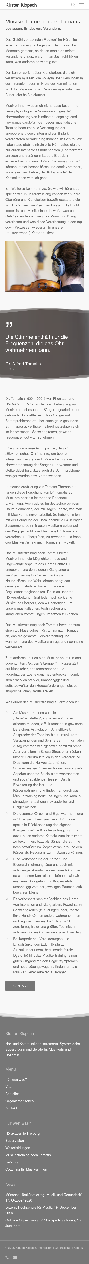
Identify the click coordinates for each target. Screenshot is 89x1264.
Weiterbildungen (17, 1147)
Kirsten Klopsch (21, 4)
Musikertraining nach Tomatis (28, 1154)
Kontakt (11, 1107)
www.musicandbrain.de (24, 122)
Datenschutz (63, 1247)
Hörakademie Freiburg (22, 1133)
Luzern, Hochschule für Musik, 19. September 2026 (40, 1210)
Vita (8, 1086)
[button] (81, 5)
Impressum (45, 1247)
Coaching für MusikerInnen (26, 1169)
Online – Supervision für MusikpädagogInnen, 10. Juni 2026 (43, 1222)
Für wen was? (16, 1079)
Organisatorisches (19, 1100)
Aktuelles (12, 1093)
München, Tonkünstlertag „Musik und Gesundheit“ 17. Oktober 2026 (43, 1197)
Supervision (14, 1140)
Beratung (12, 1162)
